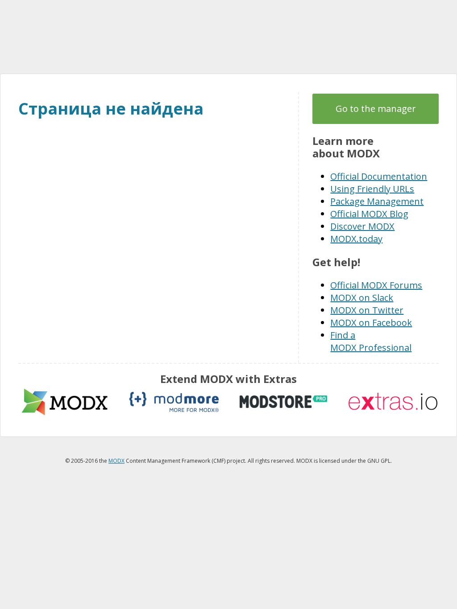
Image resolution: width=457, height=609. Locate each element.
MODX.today (356, 239)
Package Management (377, 201)
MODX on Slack (361, 298)
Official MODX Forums (376, 285)
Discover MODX (362, 226)
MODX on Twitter (366, 310)
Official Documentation (378, 176)
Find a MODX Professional (370, 341)
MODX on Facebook (371, 323)
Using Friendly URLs (372, 189)
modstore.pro (283, 402)
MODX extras (64, 402)
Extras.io (392, 402)
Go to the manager (376, 109)
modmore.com (174, 402)
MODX (228, 37)
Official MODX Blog (369, 214)
